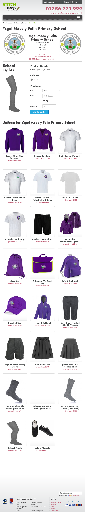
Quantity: (34, 106)
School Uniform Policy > (42, 57)
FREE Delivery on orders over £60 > (42, 59)
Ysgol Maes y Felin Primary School (15, 23)
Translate (75, 496)
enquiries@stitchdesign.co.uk (66, 13)
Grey (36, 79)
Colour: (33, 90)
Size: (32, 96)
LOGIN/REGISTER (49, 2)
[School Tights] (13, 93)
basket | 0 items (70, 2)
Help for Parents (56, 502)
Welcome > (42, 54)
